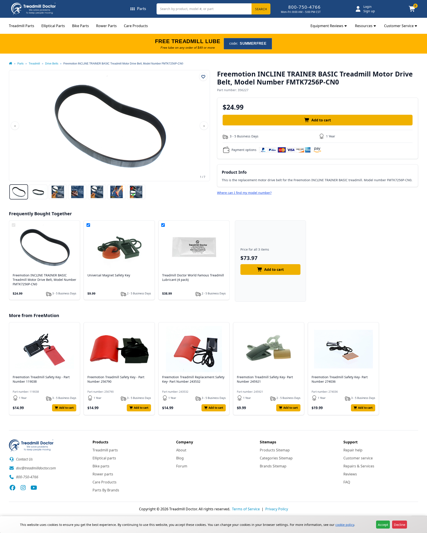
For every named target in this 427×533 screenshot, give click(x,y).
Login (367, 6)
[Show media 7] (136, 192)
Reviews (350, 474)
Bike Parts (80, 25)
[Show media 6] (116, 192)
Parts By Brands (106, 490)
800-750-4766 (304, 7)
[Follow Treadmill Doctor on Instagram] (23, 487)
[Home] (10, 63)
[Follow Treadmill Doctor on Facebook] (12, 487)
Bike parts (101, 466)
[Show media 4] (77, 192)
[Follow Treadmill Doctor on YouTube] (33, 487)
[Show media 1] (19, 192)
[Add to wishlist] (203, 77)
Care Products (136, 25)
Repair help (353, 450)
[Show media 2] (38, 192)
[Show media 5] (97, 192)
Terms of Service (246, 509)
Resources (364, 25)
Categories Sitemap (276, 458)
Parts (20, 63)
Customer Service (399, 25)
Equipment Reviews (326, 25)
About (181, 450)
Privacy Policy (276, 509)
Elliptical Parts (53, 25)
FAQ (346, 482)
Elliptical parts (104, 458)
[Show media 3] (58, 192)
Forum (181, 466)
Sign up (369, 11)
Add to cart (321, 120)
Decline (399, 524)
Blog (180, 458)
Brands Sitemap (273, 466)
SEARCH (261, 9)
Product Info (234, 172)
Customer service (358, 458)
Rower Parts (106, 25)
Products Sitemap (275, 450)
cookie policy (344, 525)
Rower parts (103, 474)
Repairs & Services (358, 466)
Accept (383, 524)
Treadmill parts (105, 450)
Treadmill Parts (21, 25)
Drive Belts (51, 63)
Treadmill (34, 63)
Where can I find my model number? (244, 193)
